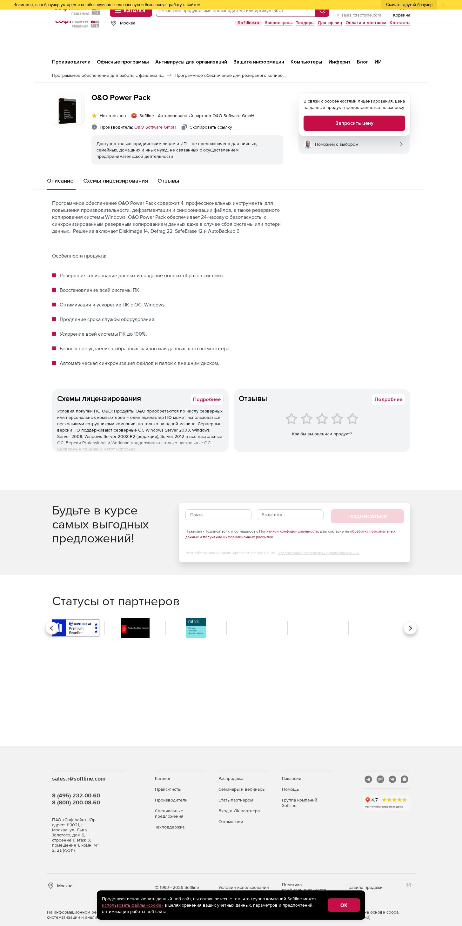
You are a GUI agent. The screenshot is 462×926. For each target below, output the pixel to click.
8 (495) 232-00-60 (76, 795)
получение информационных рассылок (238, 537)
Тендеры (305, 22)
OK (343, 905)
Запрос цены (278, 22)
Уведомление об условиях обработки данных (318, 553)
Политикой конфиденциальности (288, 531)
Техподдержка (169, 826)
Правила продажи (364, 887)
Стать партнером (235, 799)
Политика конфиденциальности (304, 887)
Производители (171, 799)
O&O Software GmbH (155, 127)
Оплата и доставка (365, 22)
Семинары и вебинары (241, 789)
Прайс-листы (168, 789)
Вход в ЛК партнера (239, 810)
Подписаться (367, 516)
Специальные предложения (169, 813)
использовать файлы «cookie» (132, 905)
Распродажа (230, 778)
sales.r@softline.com (361, 14)
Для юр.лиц (330, 22)
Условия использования (243, 887)
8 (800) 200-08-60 (76, 802)
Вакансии (291, 778)
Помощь (290, 789)
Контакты (400, 22)
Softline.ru (248, 22)
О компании (230, 821)
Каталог (163, 778)
